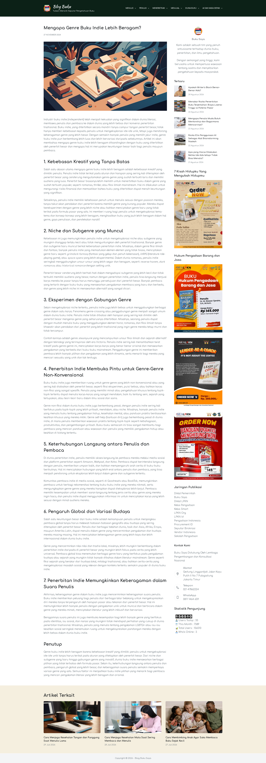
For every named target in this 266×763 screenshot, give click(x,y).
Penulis (143, 8)
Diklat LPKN (181, 501)
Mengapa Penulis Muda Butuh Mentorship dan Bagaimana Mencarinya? (204, 121)
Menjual (175, 8)
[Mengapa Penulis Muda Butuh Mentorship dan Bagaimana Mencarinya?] (180, 122)
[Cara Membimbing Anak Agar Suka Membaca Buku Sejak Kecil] (194, 717)
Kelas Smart (181, 509)
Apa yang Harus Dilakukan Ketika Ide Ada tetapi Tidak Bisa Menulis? (203, 155)
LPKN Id (179, 516)
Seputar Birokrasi (184, 528)
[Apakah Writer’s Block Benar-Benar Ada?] (180, 91)
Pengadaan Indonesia (187, 520)
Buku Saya (180, 497)
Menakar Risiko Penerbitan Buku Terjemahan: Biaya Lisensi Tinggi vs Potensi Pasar (205, 105)
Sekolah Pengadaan (186, 536)
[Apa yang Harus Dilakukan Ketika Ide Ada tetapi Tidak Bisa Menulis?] (180, 156)
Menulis (129, 8)
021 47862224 (191, 589)
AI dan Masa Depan (211, 8)
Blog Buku (62, 6)
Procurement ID (183, 524)
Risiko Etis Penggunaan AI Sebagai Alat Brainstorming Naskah (203, 138)
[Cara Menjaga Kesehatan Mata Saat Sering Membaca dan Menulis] (133, 717)
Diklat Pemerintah (184, 493)
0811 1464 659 (191, 599)
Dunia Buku (190, 8)
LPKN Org (180, 513)
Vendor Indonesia (184, 532)
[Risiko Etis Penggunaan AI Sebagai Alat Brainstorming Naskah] (180, 139)
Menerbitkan (159, 8)
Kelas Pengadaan (184, 505)
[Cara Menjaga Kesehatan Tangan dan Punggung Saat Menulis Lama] (72, 717)
